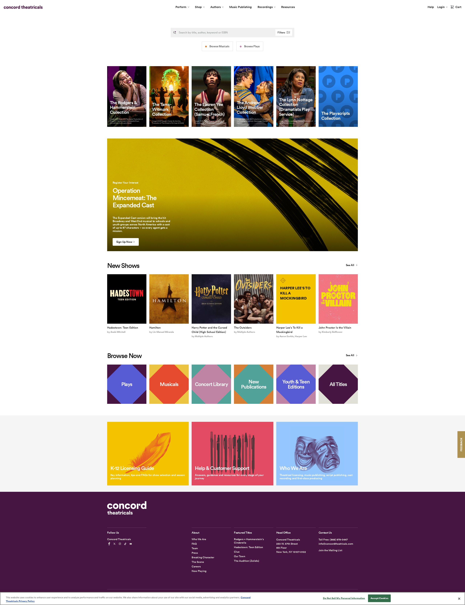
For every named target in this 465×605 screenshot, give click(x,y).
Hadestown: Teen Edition (248, 547)
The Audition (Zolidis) (246, 560)
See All (350, 265)
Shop (198, 7)
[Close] (459, 599)
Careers (196, 566)
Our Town (239, 556)
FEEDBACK (461, 444)
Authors (215, 7)
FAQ (194, 543)
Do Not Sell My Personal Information (344, 598)
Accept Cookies (379, 598)
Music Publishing (240, 7)
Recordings (265, 7)
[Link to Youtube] (131, 543)
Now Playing (199, 571)
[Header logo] (22, 7)
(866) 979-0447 (339, 539)
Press (195, 552)
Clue (237, 551)
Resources (288, 7)
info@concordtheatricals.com (336, 543)
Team (195, 548)
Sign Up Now (124, 242)
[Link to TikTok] (126, 543)
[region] (232, 598)
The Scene (198, 561)
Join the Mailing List (330, 550)
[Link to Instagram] (120, 543)
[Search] (175, 32)
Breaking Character (203, 557)
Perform (180, 7)
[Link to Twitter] (115, 543)
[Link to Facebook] (109, 543)
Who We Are (199, 539)
